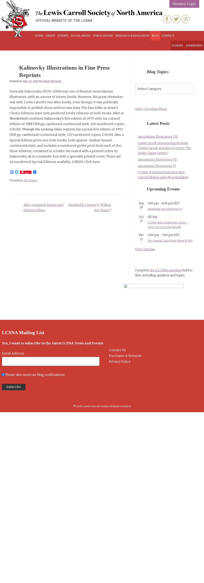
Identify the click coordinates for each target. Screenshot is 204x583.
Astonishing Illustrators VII (157, 160)
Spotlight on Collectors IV (165, 209)
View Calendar (145, 249)
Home (39, 35)
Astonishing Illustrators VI (157, 166)
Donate (177, 45)
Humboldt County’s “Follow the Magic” (90, 207)
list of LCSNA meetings (166, 270)
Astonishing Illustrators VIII (158, 137)
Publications (103, 35)
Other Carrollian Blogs (151, 109)
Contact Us (117, 350)
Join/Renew (194, 45)
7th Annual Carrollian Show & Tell (170, 240)
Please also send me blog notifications (35, 375)
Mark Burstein (52, 81)
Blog (155, 35)
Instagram (185, 19)
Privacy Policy (119, 361)
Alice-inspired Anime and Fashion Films (43, 207)
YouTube (195, 19)
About (50, 35)
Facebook (167, 19)
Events (63, 35)
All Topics (30, 180)
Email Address (13, 353)
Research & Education (132, 35)
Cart (186, 36)
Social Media (81, 35)
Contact (168, 35)
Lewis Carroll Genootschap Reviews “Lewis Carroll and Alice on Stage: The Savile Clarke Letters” (164, 148)
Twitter (176, 19)
